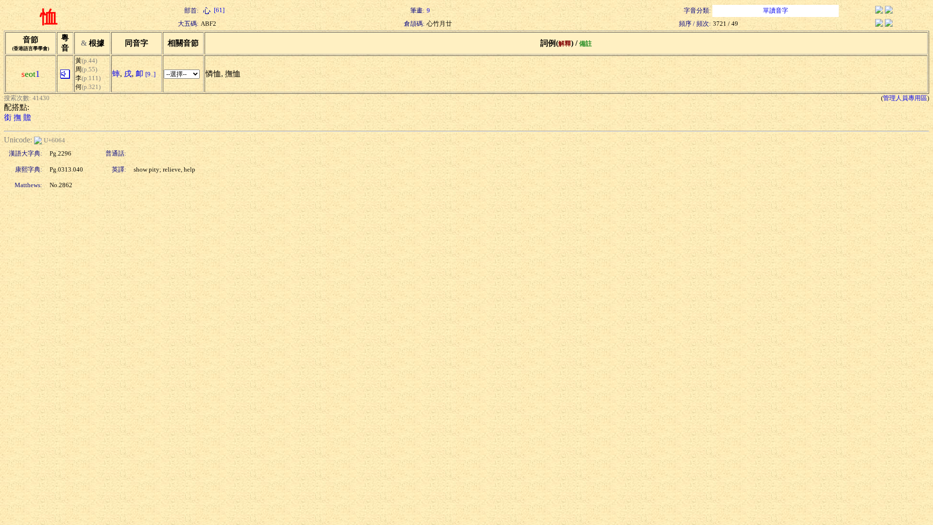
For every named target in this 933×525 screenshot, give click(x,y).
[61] (218, 10)
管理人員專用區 (905, 98)
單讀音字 (775, 10)
